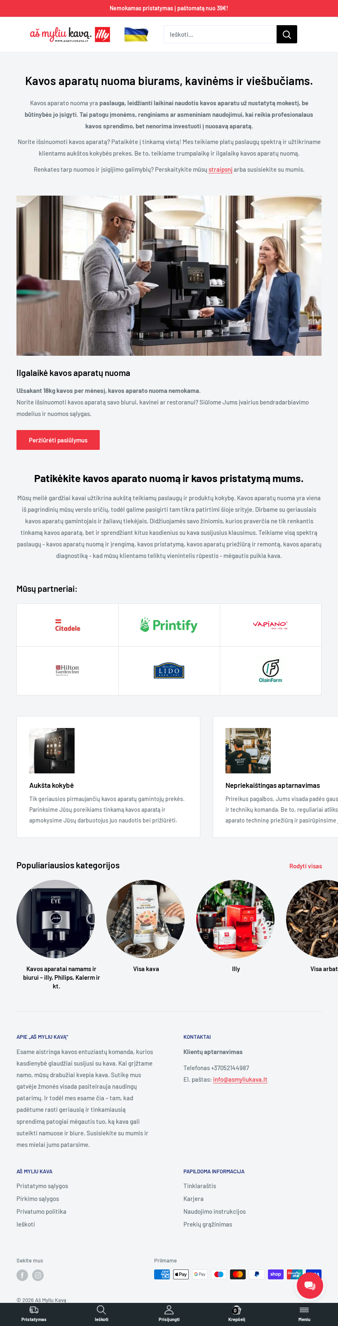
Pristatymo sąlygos (42, 1185)
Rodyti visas (306, 866)
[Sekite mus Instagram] (38, 1275)
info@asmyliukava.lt (240, 1079)
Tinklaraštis (199, 1185)
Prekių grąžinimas (207, 1224)
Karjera (193, 1198)
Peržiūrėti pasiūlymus (58, 440)
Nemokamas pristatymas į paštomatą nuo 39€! (169, 8)
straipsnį (220, 169)
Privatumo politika (41, 1211)
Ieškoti (25, 1224)
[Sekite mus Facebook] (22, 1275)
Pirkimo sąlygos (37, 1198)
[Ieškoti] (287, 34)
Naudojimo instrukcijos (214, 1211)
